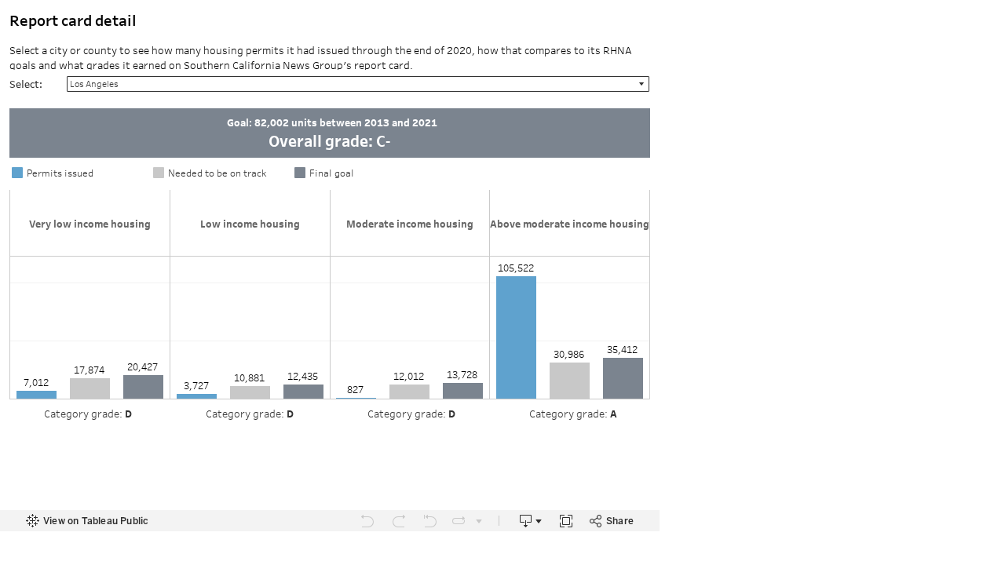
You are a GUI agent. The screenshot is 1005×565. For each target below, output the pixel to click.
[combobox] (358, 84)
